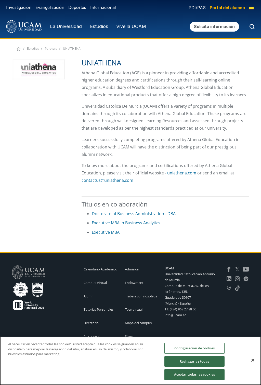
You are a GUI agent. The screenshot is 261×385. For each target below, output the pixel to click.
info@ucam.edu (177, 315)
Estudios (33, 48)
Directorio (91, 323)
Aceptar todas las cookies (194, 374)
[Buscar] (251, 27)
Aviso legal (91, 336)
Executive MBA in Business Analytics (126, 223)
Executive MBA (106, 232)
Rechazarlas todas (194, 361)
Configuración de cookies (194, 348)
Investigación (18, 7)
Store (129, 336)
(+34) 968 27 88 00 (183, 309)
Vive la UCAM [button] (131, 26)
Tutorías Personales (98, 309)
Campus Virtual (95, 282)
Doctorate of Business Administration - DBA (134, 213)
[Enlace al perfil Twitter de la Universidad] (237, 269)
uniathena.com (181, 173)
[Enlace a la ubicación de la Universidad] (229, 288)
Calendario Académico (100, 269)
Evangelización (49, 7)
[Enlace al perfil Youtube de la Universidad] (246, 269)
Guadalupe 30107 (178, 297)
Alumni (89, 296)
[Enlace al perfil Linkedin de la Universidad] (229, 278)
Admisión (132, 269)
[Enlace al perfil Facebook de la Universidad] (229, 269)
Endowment (134, 282)
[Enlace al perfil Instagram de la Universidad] (237, 278)
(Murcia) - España (178, 303)
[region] (130, 361)
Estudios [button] (99, 26)
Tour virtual (133, 309)
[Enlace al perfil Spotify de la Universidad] (246, 278)
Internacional (103, 7)
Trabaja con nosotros (141, 296)
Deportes (77, 7)
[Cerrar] (252, 360)
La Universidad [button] (66, 26)
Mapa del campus (138, 323)
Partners (51, 48)
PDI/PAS (197, 7)
